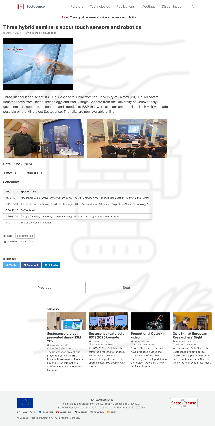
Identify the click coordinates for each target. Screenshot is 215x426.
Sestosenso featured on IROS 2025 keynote (108, 335)
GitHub (82, 412)
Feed (113, 412)
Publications (125, 6)
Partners (77, 6)
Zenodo (98, 412)
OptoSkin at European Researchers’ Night (190, 335)
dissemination (25, 235)
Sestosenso (35, 6)
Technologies (100, 6)
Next (126, 287)
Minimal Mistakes (70, 417)
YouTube (65, 412)
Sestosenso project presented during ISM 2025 (64, 337)
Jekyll (55, 417)
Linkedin (47, 412)
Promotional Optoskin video (148, 335)
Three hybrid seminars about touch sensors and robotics (72, 27)
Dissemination (172, 6)
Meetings (148, 6)
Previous (44, 287)
